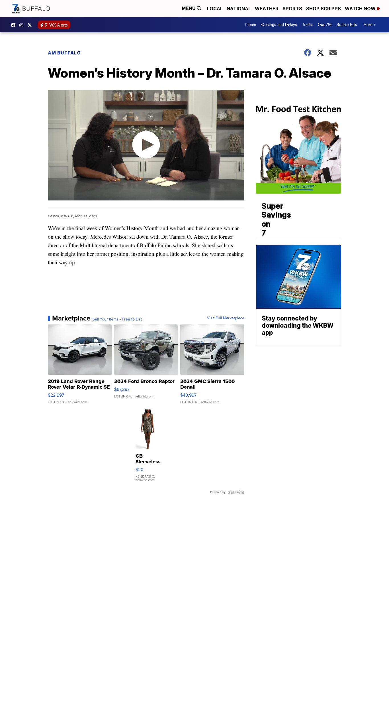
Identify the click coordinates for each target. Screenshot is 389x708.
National (239, 8)
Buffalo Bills (347, 25)
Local (215, 8)
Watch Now (361, 8)
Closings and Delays (279, 25)
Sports (292, 8)
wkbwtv (14, 25)
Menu (189, 8)
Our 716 (324, 25)
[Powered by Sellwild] (236, 492)
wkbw (22, 25)
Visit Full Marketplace (225, 318)
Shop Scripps (323, 8)
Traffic (307, 25)
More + (369, 25)
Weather (267, 8)
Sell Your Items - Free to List (117, 319)
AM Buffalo (64, 53)
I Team (250, 25)
